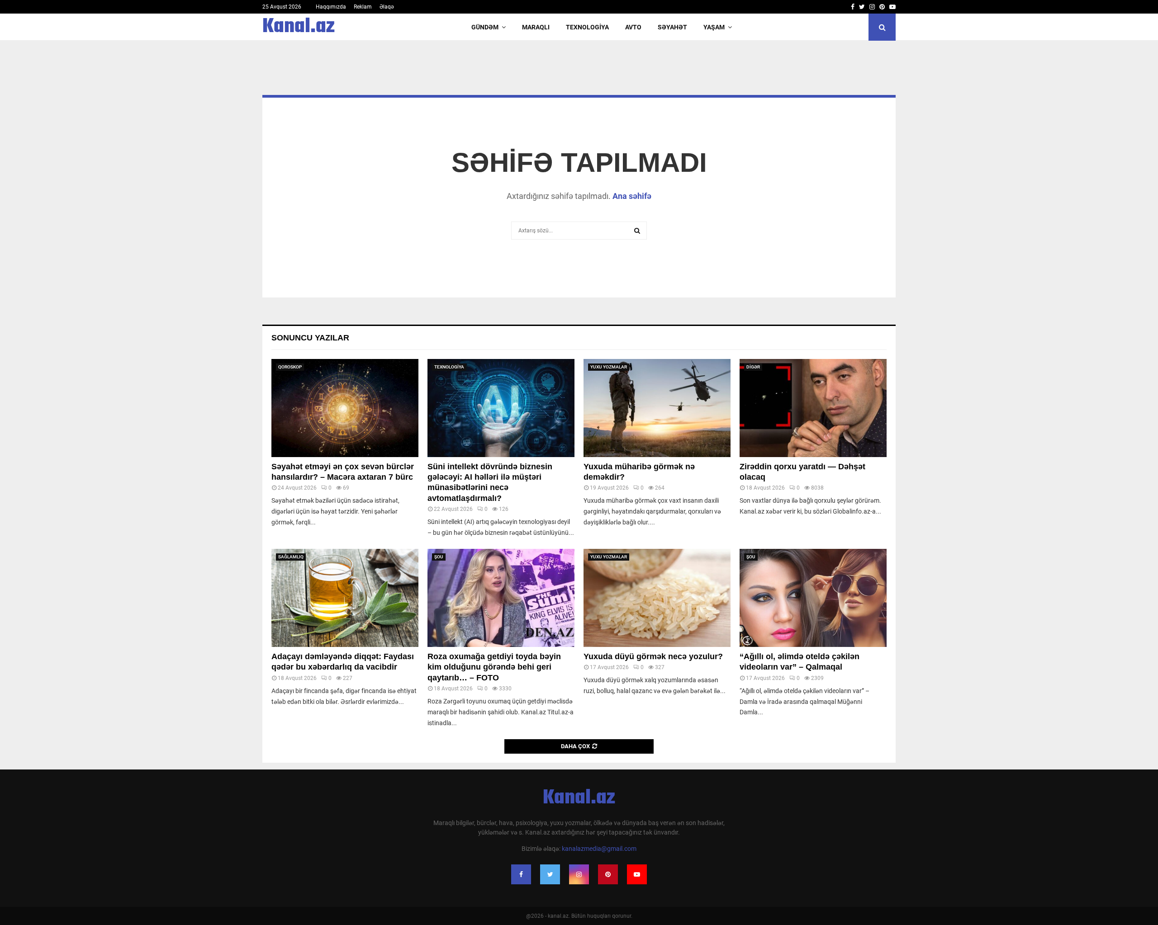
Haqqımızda (331, 7)
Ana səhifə (631, 196)
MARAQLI (536, 27)
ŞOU (438, 556)
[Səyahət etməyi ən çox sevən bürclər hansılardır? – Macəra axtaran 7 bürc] (344, 408)
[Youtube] (637, 874)
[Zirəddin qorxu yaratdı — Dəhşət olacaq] (813, 408)
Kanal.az (298, 27)
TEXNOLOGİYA (587, 27)
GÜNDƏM (484, 27)
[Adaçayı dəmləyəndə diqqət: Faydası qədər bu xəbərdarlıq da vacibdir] (344, 598)
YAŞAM (714, 27)
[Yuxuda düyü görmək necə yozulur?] (657, 598)
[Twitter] (550, 874)
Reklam (363, 7)
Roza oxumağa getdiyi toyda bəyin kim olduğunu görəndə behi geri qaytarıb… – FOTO (494, 667)
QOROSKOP (290, 366)
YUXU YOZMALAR (608, 366)
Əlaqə (387, 7)
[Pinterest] (608, 874)
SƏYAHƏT (672, 27)
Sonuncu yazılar (310, 337)
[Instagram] (579, 874)
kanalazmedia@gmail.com (599, 848)
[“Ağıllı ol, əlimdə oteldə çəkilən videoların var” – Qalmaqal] (813, 598)
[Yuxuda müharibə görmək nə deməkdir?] (657, 408)
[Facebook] (521, 874)
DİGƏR (753, 366)
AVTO (633, 27)
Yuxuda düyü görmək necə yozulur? (653, 656)
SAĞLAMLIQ (291, 556)
